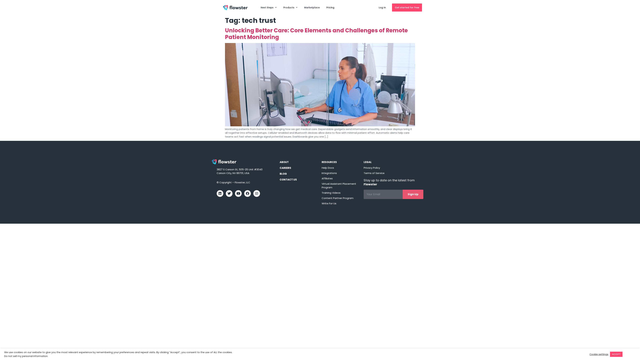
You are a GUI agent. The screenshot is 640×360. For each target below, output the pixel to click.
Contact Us (288, 179)
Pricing (330, 7)
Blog (283, 174)
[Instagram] (256, 193)
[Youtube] (238, 193)
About (284, 162)
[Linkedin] (220, 193)
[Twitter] (229, 193)
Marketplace (312, 7)
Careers (285, 168)
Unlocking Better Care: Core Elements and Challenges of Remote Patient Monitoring (316, 33)
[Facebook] (247, 193)
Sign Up (413, 194)
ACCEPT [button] (616, 354)
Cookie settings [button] (599, 354)
